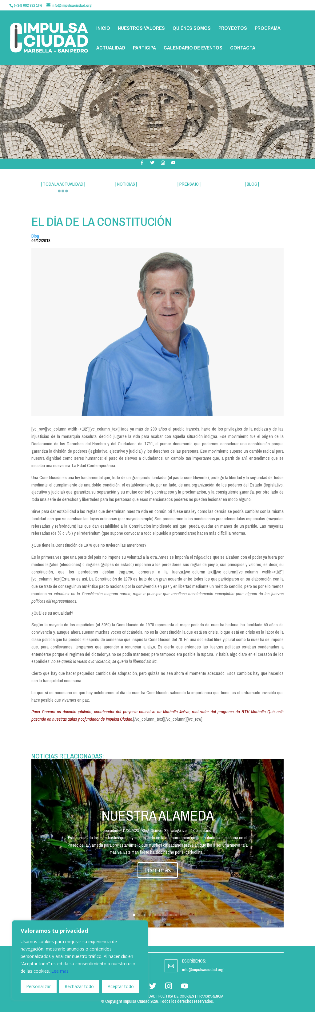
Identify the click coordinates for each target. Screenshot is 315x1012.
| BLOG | (252, 184)
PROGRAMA (268, 28)
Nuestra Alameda (158, 815)
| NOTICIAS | (126, 184)
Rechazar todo (79, 986)
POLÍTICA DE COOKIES (176, 996)
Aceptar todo (121, 986)
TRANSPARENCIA (210, 996)
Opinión (156, 830)
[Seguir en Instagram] (163, 163)
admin (115, 830)
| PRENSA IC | (189, 184)
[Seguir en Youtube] (173, 163)
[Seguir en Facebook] (142, 163)
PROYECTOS (232, 28)
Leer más (157, 870)
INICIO (103, 28)
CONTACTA (242, 48)
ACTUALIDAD (110, 48)
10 (181, 915)
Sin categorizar (176, 830)
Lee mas (60, 971)
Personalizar (38, 986)
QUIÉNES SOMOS (192, 28)
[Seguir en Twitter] (152, 163)
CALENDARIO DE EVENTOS (193, 48)
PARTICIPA (144, 48)
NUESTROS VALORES (141, 28)
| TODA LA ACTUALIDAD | (63, 184)
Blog (35, 236)
